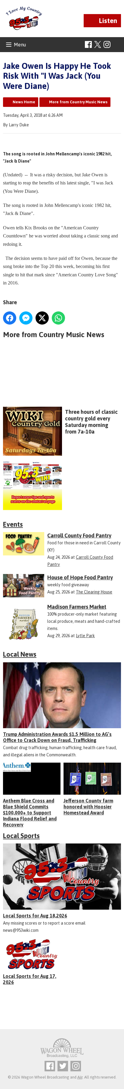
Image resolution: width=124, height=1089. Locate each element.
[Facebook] (88, 44)
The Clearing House (94, 592)
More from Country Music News (78, 102)
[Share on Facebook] (9, 318)
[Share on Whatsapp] (58, 318)
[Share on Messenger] (26, 318)
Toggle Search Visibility (117, 45)
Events (13, 524)
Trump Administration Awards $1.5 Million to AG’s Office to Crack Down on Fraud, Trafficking (57, 737)
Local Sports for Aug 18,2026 (35, 915)
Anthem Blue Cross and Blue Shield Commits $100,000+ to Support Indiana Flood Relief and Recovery (30, 812)
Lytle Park (85, 635)
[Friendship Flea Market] (62, 377)
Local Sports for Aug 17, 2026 (29, 979)
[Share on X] (42, 318)
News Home (24, 102)
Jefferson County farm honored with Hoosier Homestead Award (88, 806)
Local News (19, 654)
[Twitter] (62, 1066)
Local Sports (21, 836)
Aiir (79, 1077)
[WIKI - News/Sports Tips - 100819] (62, 485)
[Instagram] (107, 44)
